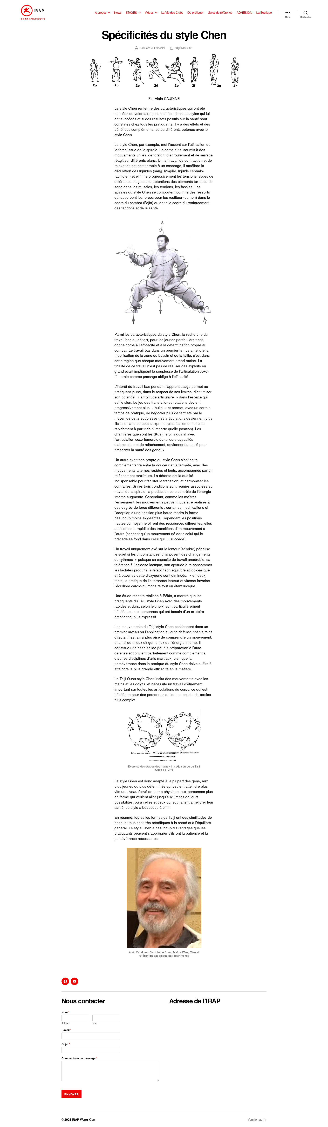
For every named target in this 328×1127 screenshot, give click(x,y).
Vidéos (149, 12)
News (117, 12)
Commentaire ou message (79, 1058)
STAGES (131, 12)
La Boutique (264, 12)
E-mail (66, 1030)
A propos (100, 12)
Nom (65, 1012)
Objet (66, 1044)
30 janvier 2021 (184, 48)
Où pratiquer (195, 12)
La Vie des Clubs (172, 12)
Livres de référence (220, 12)
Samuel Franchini (154, 48)
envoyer (71, 1093)
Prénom (65, 1023)
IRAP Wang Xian (83, 1119)
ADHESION (244, 12)
